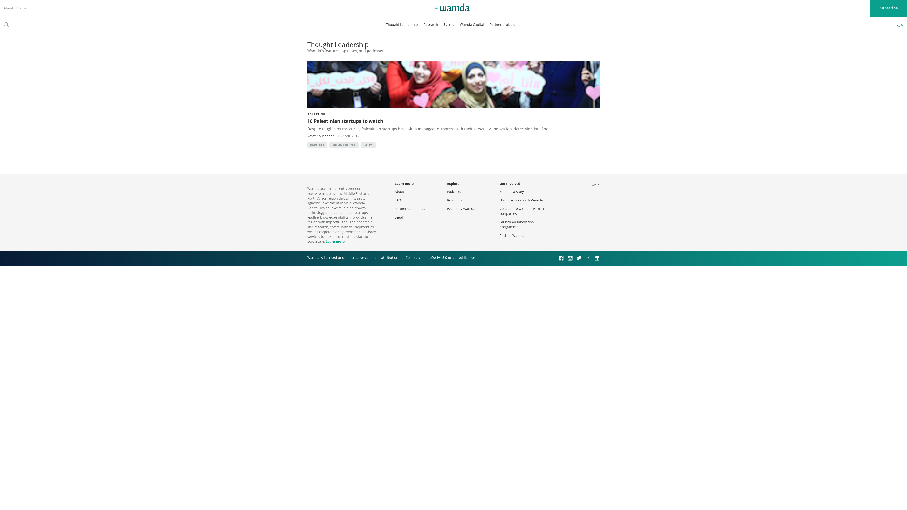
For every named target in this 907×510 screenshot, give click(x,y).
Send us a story (512, 191)
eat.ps (368, 145)
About (8, 8)
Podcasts (454, 191)
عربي (899, 24)
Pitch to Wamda (512, 235)
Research (431, 24)
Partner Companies (410, 208)
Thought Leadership (402, 24)
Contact (23, 8)
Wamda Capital (472, 24)
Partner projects (502, 24)
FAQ (398, 200)
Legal (399, 217)
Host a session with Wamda (521, 200)
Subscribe (889, 8)
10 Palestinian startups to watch (345, 121)
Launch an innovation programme (517, 224)
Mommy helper (344, 145)
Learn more (335, 241)
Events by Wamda (461, 208)
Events (449, 24)
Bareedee (317, 145)
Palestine (316, 114)
